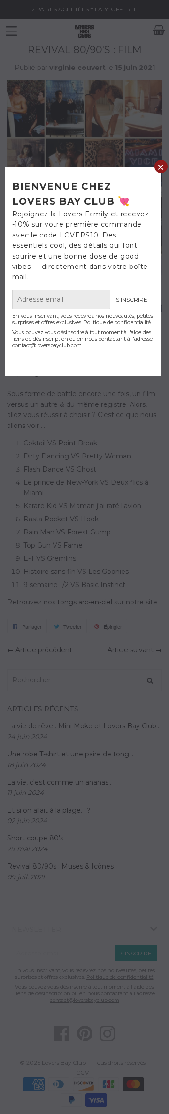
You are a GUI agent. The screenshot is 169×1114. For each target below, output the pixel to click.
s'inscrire (131, 299)
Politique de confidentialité (117, 322)
